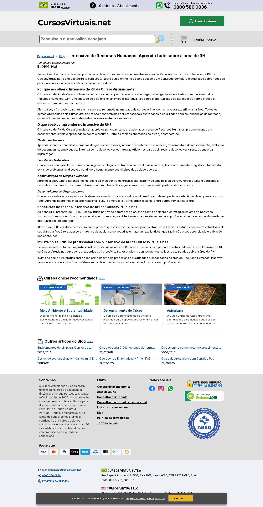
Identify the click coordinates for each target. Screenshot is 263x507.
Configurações (156, 498)
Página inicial (45, 56)
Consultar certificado (112, 397)
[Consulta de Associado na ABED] (204, 441)
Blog (62, 56)
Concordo (180, 498)
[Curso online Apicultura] (195, 303)
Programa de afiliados (55, 480)
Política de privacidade (113, 417)
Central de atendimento (114, 386)
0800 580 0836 (190, 7)
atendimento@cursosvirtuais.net (61, 469)
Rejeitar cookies (136, 498)
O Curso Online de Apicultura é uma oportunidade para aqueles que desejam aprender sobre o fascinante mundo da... (191, 319)
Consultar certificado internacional (122, 402)
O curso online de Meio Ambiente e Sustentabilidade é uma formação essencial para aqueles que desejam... (66, 319)
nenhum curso (205, 39)
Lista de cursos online (112, 407)
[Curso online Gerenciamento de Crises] (131, 303)
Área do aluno (106, 391)
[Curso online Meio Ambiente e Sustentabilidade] (68, 303)
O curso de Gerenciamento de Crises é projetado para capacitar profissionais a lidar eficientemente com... (130, 319)
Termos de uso (107, 423)
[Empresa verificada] (204, 400)
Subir (102, 278)
